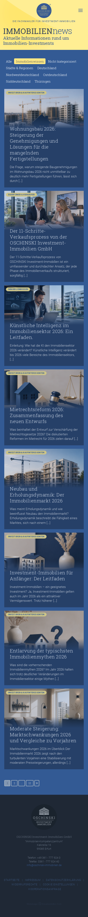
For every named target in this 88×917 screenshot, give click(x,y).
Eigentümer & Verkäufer (21, 194)
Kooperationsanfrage (44, 889)
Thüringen (43, 81)
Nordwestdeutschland (22, 75)
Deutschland (46, 68)
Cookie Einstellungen (59, 884)
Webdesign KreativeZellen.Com (44, 904)
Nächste (36, 783)
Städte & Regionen (19, 68)
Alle (9, 61)
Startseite (12, 880)
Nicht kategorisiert (62, 61)
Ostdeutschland (55, 75)
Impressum (32, 880)
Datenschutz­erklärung (63, 880)
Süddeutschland (18, 81)
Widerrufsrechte (24, 884)
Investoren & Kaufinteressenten (26, 92)
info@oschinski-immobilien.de (44, 865)
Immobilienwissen (30, 61)
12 (29, 783)
